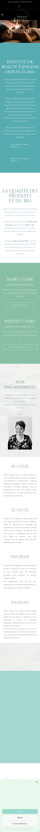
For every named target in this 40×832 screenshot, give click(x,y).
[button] (37, 782)
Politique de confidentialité (24, 829)
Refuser (20, 818)
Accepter (20, 811)
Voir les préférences (20, 824)
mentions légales (11, 829)
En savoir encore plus (20, 347)
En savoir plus (20, 305)
